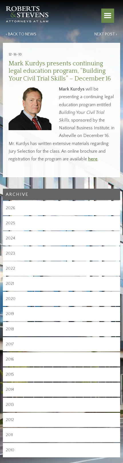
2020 (10, 299)
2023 (10, 253)
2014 (10, 389)
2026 (10, 208)
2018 (10, 329)
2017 (10, 344)
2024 (10, 238)
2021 (10, 283)
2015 (10, 374)
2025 (10, 223)
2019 (10, 314)
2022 (10, 268)
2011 (9, 435)
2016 (10, 359)
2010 (10, 450)
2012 (10, 420)
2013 (10, 404)
